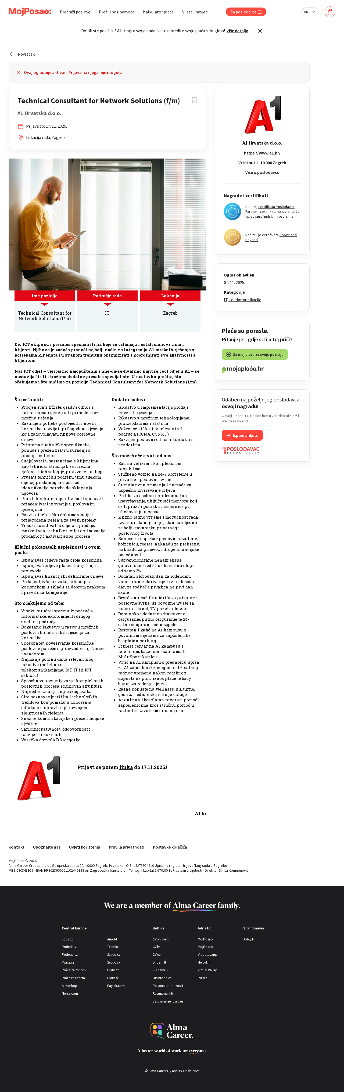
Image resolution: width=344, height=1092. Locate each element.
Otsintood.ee (162, 978)
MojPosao (205, 939)
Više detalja (237, 30)
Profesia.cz (70, 954)
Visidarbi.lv (160, 970)
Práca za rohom (74, 970)
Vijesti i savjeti (195, 12)
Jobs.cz (67, 939)
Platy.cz (113, 970)
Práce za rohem (73, 978)
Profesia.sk (69, 946)
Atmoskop (69, 985)
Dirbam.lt (159, 962)
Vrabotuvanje (207, 954)
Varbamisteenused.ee (168, 1001)
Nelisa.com (70, 993)
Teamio (112, 946)
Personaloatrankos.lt (168, 985)
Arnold (112, 939)
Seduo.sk (113, 962)
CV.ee (156, 954)
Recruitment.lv (163, 993)
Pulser (202, 978)
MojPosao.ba (207, 946)
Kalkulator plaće (158, 12)
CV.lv (156, 946)
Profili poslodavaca (116, 12)
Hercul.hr (204, 962)
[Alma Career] (172, 1031)
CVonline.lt (161, 939)
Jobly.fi (248, 939)
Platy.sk (113, 978)
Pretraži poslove (75, 12)
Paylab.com (116, 985)
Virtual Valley (207, 970)
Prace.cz (68, 962)
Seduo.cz (113, 954)
